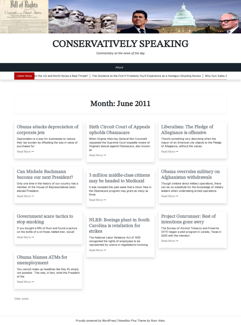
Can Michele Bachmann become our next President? (45, 174)
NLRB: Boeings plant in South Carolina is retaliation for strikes (119, 226)
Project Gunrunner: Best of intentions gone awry (188, 219)
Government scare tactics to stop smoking (45, 219)
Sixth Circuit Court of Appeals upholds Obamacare (119, 130)
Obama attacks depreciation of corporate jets (48, 130)
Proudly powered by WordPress (96, 320)
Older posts (21, 298)
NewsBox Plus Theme (132, 320)
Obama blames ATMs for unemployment (42, 260)
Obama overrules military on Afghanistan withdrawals (190, 174)
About (119, 67)
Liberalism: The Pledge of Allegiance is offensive (187, 130)
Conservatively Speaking (120, 44)
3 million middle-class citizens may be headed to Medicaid (119, 178)
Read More (24, 151)
